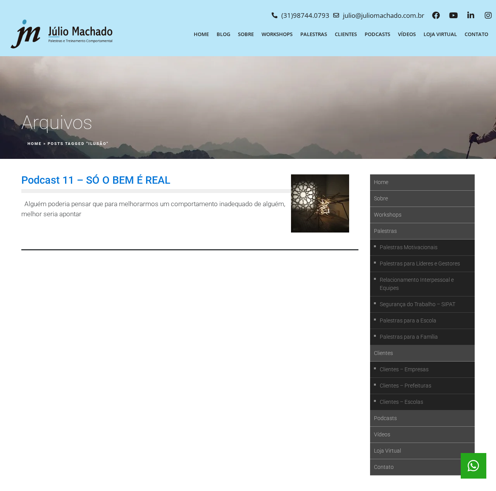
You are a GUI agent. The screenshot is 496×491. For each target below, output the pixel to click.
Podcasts (377, 34)
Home (201, 34)
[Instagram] (488, 15)
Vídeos (407, 34)
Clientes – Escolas (401, 402)
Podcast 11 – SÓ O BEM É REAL (95, 180)
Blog (223, 34)
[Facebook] (436, 15)
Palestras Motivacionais (408, 247)
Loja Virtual (440, 34)
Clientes (346, 34)
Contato (476, 34)
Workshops (277, 34)
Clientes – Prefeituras (405, 385)
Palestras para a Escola (408, 320)
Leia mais (42, 233)
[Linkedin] (471, 15)
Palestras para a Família (409, 337)
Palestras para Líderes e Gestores (420, 263)
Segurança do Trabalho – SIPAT (417, 304)
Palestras (313, 34)
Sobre (246, 34)
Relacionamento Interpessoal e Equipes (417, 284)
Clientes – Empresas (404, 369)
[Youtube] (453, 15)
